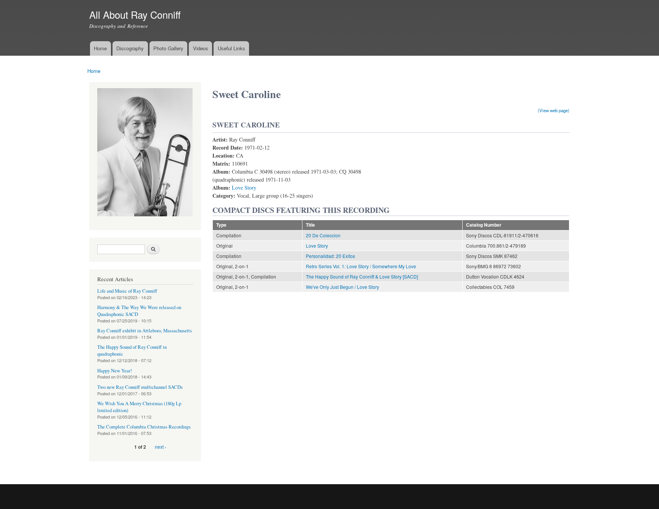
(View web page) (553, 110)
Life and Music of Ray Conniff (127, 291)
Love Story (244, 187)
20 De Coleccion (323, 235)
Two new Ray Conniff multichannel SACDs (140, 387)
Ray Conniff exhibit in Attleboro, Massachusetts (144, 330)
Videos (200, 48)
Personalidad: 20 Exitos (330, 256)
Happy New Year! (114, 370)
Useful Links (231, 48)
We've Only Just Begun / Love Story (342, 286)
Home (100, 48)
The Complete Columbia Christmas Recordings (144, 427)
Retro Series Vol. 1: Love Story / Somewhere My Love (361, 266)
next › (160, 446)
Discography (130, 48)
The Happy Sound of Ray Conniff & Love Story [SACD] (362, 276)
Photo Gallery (168, 48)
